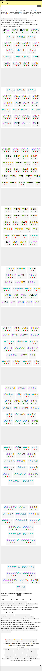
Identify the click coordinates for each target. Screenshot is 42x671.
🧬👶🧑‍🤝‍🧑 (36, 96)
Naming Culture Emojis (17, 620)
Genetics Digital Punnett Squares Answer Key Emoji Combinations (13, 20)
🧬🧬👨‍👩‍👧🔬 (8, 447)
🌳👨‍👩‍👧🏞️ (21, 182)
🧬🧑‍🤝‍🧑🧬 (25, 401)
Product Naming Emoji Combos (18, 616)
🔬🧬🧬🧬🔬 (18, 288)
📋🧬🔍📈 (7, 57)
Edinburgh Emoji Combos (5, 632)
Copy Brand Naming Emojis (6, 616)
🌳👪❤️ (24, 222)
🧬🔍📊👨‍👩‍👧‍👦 (7, 123)
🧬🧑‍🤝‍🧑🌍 (27, 394)
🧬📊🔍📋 (25, 109)
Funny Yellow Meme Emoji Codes (34, 658)
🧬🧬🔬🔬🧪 (22, 467)
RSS (40, 662)
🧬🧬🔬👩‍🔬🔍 (9, 461)
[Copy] (8, 32)
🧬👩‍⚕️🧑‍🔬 (17, 328)
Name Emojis (13, 626)
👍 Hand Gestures (12, 645)
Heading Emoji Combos (5, 626)
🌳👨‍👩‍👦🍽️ (17, 169)
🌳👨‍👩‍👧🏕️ (13, 182)
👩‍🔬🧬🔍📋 (31, 37)
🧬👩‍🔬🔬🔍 (7, 328)
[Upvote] (4, 32)
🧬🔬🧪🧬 (8, 348)
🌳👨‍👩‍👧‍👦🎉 (25, 209)
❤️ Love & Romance (9, 639)
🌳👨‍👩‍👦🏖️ (13, 176)
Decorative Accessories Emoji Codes (7, 630)
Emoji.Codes (7, 662)
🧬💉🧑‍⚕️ (6, 335)
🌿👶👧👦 (16, 235)
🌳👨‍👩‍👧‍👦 (38, 182)
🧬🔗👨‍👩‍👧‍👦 (17, 123)
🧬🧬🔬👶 (21, 461)
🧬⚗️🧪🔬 (21, 587)
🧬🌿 (16, 295)
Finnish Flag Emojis (9, 656)
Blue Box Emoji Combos (16, 658)
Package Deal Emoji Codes (6, 624)
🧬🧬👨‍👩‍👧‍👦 (18, 447)
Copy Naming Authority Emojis (33, 618)
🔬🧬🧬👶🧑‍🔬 (20, 282)
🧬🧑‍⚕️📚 (25, 408)
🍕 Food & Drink (16, 641)
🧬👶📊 (17, 96)
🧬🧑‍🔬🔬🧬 (22, 388)
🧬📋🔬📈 (26, 116)
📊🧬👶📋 (26, 43)
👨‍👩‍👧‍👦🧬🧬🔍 (35, 30)
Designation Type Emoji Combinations (32, 626)
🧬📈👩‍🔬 (26, 103)
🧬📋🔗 (17, 116)
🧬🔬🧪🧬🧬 (20, 348)
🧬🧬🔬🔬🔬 (9, 467)
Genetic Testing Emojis (15, 22)
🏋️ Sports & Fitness (6, 643)
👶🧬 (15, 242)
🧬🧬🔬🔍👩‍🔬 (32, 461)
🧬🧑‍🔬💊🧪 (17, 361)
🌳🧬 (7, 235)
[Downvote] (6, 32)
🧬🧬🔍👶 (10, 454)
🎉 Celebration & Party (26, 643)
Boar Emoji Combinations (32, 651)
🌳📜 (28, 229)
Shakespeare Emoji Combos (32, 654)
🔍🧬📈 (7, 63)
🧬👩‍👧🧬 (29, 302)
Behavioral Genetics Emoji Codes (26, 22)
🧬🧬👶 (26, 447)
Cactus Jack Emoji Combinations (30, 656)
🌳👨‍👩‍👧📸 (30, 182)
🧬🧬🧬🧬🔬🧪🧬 (28, 540)
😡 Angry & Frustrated (33, 639)
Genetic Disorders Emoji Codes (14, 26)
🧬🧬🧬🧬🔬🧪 (12, 540)
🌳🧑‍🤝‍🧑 (35, 229)
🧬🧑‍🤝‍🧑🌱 (35, 394)
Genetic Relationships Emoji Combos (31, 24)
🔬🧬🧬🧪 (6, 288)
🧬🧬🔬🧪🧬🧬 (20, 474)
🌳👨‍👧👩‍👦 (27, 162)
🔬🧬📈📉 (10, 90)
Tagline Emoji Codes (20, 626)
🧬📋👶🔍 (7, 116)
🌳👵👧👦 (33, 222)
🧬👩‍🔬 (37, 302)
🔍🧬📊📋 (17, 63)
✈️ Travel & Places (33, 641)
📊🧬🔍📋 (10, 50)
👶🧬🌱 (23, 242)
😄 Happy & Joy (17, 639)
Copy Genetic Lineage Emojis (18, 24)
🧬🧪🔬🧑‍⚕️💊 (20, 414)
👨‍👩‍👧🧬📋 (15, 30)
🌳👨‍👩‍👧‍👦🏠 (34, 209)
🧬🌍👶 (28, 288)
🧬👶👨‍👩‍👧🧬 (35, 328)
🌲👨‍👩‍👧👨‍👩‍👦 (8, 156)
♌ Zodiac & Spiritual (35, 643)
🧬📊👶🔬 (6, 109)
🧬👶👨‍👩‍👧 (25, 328)
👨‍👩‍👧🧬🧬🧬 (33, 235)
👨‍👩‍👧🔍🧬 (6, 30)
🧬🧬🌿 (35, 421)
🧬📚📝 (36, 116)
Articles (22, 662)
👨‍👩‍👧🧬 (25, 235)
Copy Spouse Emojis (5, 628)
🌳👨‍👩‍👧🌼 (5, 182)
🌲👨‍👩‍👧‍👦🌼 (17, 156)
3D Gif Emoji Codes (10, 614)
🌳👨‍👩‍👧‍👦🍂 (17, 209)
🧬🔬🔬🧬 (35, 335)
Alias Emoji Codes (26, 620)
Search (39, 5)
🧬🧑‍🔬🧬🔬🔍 (9, 394)
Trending (25, 662)
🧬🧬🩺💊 (24, 580)
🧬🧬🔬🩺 (23, 507)
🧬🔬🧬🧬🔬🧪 (12, 355)
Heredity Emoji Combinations (6, 24)
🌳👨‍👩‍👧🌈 (37, 176)
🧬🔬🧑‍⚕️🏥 (33, 341)
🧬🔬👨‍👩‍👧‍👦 (36, 123)
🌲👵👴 (25, 156)
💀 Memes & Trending (21, 645)
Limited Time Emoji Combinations (18, 624)
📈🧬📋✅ (7, 43)
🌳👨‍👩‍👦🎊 (34, 169)
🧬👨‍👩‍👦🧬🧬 (33, 295)
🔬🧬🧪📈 (32, 275)
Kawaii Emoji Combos (9, 651)
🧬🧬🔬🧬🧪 (28, 481)
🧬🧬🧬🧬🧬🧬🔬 (10, 580)
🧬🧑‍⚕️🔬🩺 (35, 408)
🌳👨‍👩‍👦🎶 (5, 176)
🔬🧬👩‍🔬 (26, 63)
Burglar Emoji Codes (14, 649)
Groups (16, 662)
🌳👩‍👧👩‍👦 (17, 215)
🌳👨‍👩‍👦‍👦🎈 (29, 176)
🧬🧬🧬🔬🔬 (7, 520)
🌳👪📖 (16, 222)
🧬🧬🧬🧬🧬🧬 (29, 573)
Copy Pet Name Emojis (17, 622)
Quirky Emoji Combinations (24, 649)
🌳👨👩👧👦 (8, 162)
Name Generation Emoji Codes (6, 618)
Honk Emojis (3, 614)
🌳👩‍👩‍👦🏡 (7, 222)
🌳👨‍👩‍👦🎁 (25, 169)
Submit (19, 595)
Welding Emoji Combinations (10, 654)
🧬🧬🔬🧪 (7, 474)
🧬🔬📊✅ (6, 149)
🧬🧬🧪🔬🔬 (21, 514)
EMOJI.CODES (3, 0)
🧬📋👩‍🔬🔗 (36, 109)
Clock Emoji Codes (23, 651)
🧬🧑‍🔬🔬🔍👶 (10, 388)
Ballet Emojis (16, 651)
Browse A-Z (12, 662)
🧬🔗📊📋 (26, 123)
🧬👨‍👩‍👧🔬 (5, 302)
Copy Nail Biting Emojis (34, 649)
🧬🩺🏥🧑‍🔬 (34, 580)
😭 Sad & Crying (24, 639)
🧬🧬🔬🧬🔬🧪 (14, 481)
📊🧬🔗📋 (21, 50)
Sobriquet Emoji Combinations (6, 622)
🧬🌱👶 (37, 288)
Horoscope (30, 662)
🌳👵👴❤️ (8, 229)
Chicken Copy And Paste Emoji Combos (17, 628)
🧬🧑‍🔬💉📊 (6, 361)
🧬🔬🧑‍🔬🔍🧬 (22, 341)
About (34, 662)
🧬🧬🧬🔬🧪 (34, 520)
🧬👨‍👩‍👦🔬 (24, 295)
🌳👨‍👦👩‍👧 (19, 162)
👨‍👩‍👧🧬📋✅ (24, 30)
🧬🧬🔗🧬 (36, 149)
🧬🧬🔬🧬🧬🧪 (10, 507)
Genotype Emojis (4, 26)
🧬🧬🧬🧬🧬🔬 (28, 567)
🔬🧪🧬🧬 (32, 242)
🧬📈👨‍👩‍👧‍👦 (18, 103)
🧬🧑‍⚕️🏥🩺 (7, 408)
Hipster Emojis (24, 658)
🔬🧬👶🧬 (21, 268)
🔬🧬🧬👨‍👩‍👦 (8, 282)
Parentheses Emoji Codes (18, 656)
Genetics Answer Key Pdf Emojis (7, 18)
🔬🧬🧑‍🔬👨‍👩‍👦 (31, 268)
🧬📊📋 (16, 109)
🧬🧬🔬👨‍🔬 (31, 454)
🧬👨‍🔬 (13, 302)
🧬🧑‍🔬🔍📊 (27, 361)
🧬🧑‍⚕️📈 (17, 408)
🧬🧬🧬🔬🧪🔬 (14, 527)
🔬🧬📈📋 (21, 90)
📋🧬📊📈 (31, 50)
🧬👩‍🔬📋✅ (7, 96)
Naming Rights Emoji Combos (6, 620)
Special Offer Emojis (37, 622)
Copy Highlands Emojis (33, 630)
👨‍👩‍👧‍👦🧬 (8, 242)
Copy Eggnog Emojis (27, 660)
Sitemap (36, 662)
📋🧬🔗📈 (26, 57)
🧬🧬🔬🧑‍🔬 (33, 467)
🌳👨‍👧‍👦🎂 (36, 162)
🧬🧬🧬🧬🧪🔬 (13, 567)
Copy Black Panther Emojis (21, 654)
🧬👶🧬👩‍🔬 (8, 103)
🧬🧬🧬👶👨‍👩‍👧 (33, 514)
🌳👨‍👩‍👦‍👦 (21, 176)
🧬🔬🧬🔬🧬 (32, 348)
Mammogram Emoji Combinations (17, 660)
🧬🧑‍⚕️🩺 (9, 414)
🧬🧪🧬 (18, 421)
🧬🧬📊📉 (25, 149)
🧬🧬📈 (16, 149)
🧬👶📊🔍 (26, 96)
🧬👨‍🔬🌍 (21, 302)
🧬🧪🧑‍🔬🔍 (8, 421)
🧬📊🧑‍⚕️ (15, 335)
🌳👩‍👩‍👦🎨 (34, 215)
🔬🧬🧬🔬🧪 (32, 282)
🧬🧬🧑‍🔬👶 (33, 507)
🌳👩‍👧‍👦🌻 (25, 215)
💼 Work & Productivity (16, 643)
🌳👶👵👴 (19, 229)
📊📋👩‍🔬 (17, 43)
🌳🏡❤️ (34, 156)
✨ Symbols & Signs (29, 645)
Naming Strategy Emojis (29, 616)
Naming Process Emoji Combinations (20, 618)
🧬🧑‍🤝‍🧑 (19, 394)
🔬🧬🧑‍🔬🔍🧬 (10, 275)
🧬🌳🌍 (8, 295)
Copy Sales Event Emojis (29, 624)
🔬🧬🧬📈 (31, 90)
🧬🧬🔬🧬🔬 (33, 474)
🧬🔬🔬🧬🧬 (9, 341)
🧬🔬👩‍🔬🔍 (24, 335)
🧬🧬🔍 (35, 447)
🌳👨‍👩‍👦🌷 (8, 169)
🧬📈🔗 (35, 103)
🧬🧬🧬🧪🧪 (28, 534)
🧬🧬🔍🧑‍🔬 (21, 454)
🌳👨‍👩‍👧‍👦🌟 (8, 209)
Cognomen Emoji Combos (27, 622)
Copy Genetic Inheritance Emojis (32, 20)
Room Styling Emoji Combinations (22, 630)
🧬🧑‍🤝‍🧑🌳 (8, 401)
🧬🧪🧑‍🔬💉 (31, 414)
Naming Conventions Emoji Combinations (22, 614)
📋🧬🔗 (17, 57)
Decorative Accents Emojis (30, 628)
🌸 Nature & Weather (24, 641)
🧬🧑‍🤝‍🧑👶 (17, 401)
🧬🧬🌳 (26, 421)
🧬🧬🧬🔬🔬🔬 (21, 520)
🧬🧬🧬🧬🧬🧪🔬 (13, 573)
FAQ (19, 662)
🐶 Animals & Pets (9, 641)
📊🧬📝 (36, 43)
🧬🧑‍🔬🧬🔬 (32, 388)
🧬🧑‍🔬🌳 (32, 355)
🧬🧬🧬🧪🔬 (28, 527)
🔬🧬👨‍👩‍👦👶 (10, 268)
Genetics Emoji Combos (5, 22)
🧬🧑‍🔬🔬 (37, 361)
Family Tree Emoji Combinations (26, 609)
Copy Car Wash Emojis (6, 658)
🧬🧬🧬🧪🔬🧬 (14, 534)
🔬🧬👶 (35, 63)
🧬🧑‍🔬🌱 (24, 355)
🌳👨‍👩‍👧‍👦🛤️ (8, 215)
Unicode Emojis (6, 649)
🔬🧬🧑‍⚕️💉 (22, 275)
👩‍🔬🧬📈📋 (10, 37)
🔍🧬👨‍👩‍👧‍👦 (36, 57)
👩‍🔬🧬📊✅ (21, 37)
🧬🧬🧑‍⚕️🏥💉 (8, 514)
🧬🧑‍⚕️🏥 (34, 401)
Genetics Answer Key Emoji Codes (20, 18)
